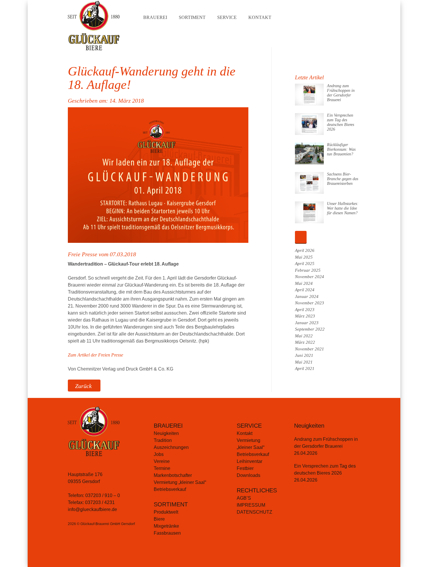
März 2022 (305, 342)
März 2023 (305, 316)
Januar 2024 (307, 296)
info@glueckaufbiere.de (92, 509)
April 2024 (304, 289)
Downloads (248, 475)
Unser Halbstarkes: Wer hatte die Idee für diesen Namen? (342, 208)
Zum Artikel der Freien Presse (95, 354)
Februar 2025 (308, 270)
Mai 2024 (304, 283)
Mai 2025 (304, 257)
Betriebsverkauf (170, 489)
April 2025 (304, 263)
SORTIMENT (171, 504)
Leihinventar (249, 461)
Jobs (159, 454)
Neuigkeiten (166, 433)
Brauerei (155, 17)
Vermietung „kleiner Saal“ (180, 482)
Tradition (163, 440)
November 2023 (309, 303)
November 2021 (309, 349)
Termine (162, 468)
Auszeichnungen (171, 447)
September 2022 (310, 329)
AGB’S (244, 498)
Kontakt (259, 17)
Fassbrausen (167, 533)
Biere (159, 519)
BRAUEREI (168, 425)
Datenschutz (254, 512)
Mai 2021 (304, 362)
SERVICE (249, 425)
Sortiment (192, 17)
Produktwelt (166, 512)
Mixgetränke (166, 526)
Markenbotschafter (173, 475)
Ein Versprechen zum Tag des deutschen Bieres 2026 (340, 122)
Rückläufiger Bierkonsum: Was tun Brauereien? (341, 149)
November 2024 (309, 276)
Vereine (162, 461)
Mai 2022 (304, 335)
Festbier (245, 468)
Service (227, 17)
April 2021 (304, 368)
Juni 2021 (304, 355)
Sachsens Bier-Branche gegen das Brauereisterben (342, 179)
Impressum (251, 505)
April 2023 (304, 309)
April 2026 (304, 250)
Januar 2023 (307, 322)
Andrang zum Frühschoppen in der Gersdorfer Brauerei (341, 93)
